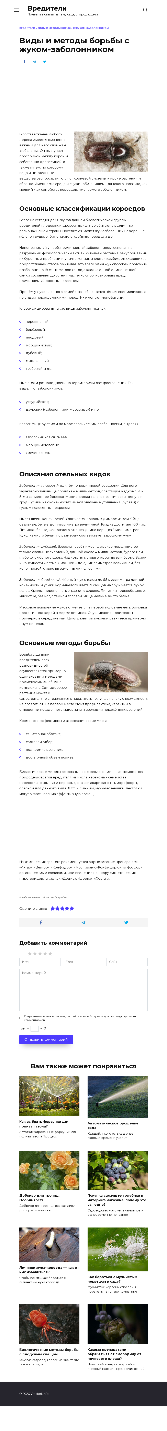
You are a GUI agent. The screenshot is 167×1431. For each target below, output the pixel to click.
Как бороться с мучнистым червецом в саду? (112, 1279)
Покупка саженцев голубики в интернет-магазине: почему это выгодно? (117, 1200)
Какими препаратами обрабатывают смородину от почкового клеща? (114, 1354)
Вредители (47, 8)
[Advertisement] (83, 97)
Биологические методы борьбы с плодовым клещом (49, 1352)
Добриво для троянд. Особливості (39, 1198)
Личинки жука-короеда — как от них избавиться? (49, 1270)
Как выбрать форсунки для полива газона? (44, 1124)
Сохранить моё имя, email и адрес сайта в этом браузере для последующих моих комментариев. (80, 1018)
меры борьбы (56, 897)
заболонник (31, 897)
